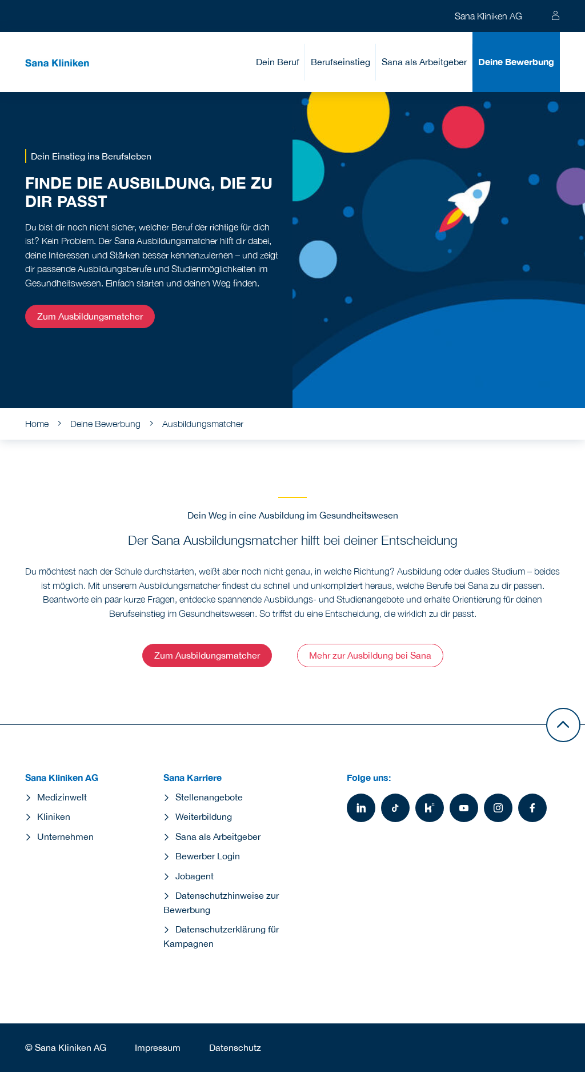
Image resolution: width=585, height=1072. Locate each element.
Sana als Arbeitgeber (424, 62)
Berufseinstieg (340, 62)
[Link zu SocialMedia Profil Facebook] (532, 808)
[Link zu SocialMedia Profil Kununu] (429, 808)
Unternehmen (65, 836)
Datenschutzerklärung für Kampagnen (221, 936)
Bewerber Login (207, 856)
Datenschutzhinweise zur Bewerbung (221, 902)
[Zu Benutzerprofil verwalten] (555, 16)
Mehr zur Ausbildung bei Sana (370, 655)
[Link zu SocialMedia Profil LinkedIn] (361, 808)
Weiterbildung (203, 816)
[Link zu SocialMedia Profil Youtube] (464, 808)
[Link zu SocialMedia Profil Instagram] (498, 808)
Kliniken (53, 816)
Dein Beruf (277, 62)
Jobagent (194, 876)
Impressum (158, 1047)
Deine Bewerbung (516, 61)
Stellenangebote (209, 797)
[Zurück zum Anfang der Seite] (563, 725)
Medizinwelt (62, 797)
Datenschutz (235, 1047)
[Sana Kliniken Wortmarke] (57, 62)
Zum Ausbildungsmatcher (90, 316)
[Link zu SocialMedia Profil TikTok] (395, 808)
